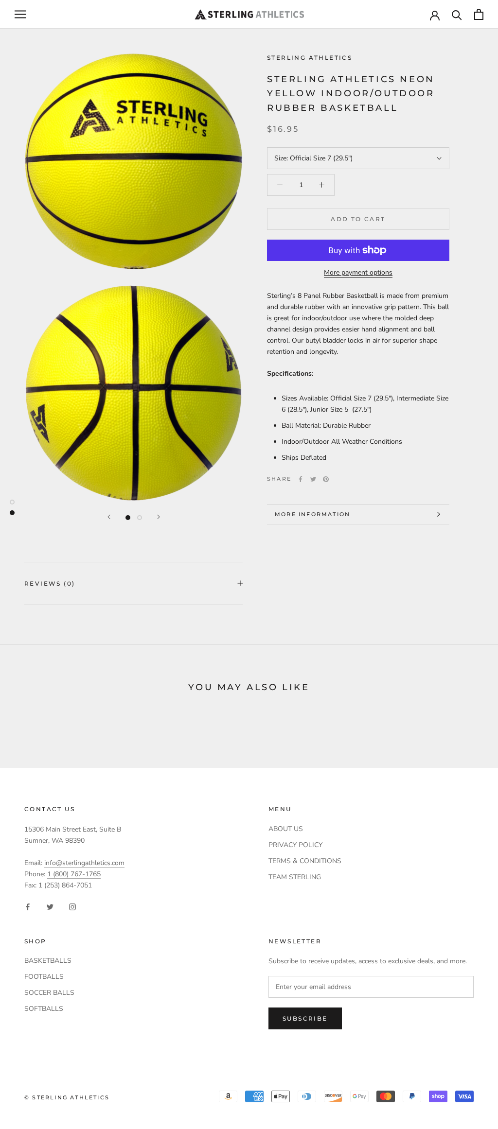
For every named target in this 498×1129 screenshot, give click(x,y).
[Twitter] (313, 479)
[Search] (457, 14)
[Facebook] (300, 479)
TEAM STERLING (294, 877)
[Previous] (108, 517)
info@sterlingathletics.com (84, 863)
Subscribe (305, 1018)
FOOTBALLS (44, 976)
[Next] (158, 517)
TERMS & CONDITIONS (304, 861)
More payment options (358, 272)
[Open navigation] (20, 14)
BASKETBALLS (47, 960)
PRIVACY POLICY (295, 845)
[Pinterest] (326, 479)
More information (312, 514)
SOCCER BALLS (49, 992)
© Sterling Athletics (66, 1097)
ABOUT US (285, 829)
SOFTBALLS (43, 1008)
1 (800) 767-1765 (74, 874)
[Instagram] (72, 906)
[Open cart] (478, 14)
